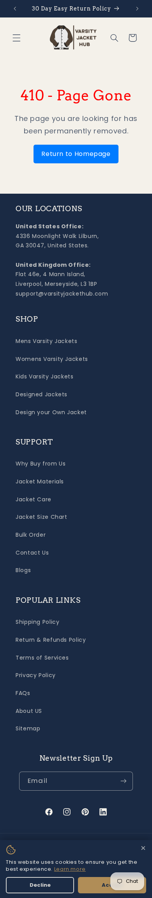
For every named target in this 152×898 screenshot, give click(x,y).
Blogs (23, 570)
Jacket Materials (40, 481)
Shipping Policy (37, 622)
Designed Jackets (41, 394)
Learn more (70, 869)
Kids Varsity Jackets (45, 376)
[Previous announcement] (14, 8)
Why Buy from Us (40, 463)
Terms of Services (42, 658)
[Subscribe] (123, 781)
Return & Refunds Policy (51, 640)
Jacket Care (33, 499)
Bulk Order (31, 535)
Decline (40, 885)
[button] (16, 38)
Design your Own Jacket (51, 412)
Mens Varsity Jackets (47, 341)
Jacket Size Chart (41, 517)
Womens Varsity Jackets (52, 359)
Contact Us (32, 553)
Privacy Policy (36, 675)
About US (29, 711)
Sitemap (28, 728)
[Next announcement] (137, 8)
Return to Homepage (75, 153)
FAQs (23, 693)
